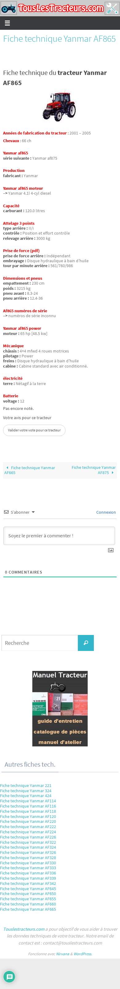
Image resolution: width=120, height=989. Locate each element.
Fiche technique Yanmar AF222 (28, 826)
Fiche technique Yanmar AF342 (28, 883)
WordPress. (83, 953)
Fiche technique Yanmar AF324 (28, 847)
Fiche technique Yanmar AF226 (28, 837)
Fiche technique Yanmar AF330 (28, 863)
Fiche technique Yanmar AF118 (28, 811)
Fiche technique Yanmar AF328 (28, 857)
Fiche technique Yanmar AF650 (28, 893)
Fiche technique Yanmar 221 (25, 785)
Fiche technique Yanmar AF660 (28, 904)
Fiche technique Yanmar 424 (25, 795)
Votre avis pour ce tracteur (27, 417)
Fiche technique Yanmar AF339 (28, 878)
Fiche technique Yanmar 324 (25, 790)
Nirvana (62, 953)
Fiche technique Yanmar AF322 (28, 842)
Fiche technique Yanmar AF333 (28, 867)
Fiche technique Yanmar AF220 (28, 821)
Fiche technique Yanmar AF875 (94, 470)
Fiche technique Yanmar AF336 (28, 873)
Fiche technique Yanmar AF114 (28, 801)
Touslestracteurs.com (23, 929)
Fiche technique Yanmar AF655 (28, 898)
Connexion (105, 512)
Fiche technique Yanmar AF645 (28, 888)
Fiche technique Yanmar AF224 (28, 832)
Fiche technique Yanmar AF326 (28, 852)
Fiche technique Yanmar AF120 (28, 816)
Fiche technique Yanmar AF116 (28, 806)
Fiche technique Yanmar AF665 (29, 470)
